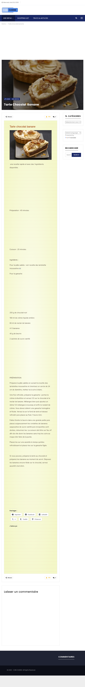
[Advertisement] (42, 41)
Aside (8, 99)
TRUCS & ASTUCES (40, 18)
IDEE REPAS (7, 18)
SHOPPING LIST (23, 18)
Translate (72, 138)
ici (20, 268)
